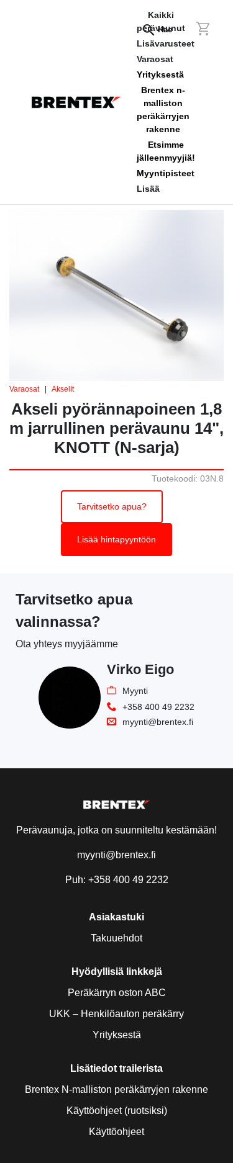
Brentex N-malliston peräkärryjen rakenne (116, 1089)
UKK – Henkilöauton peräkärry (116, 1013)
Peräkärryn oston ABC (117, 992)
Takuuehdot (116, 938)
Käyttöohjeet (116, 1131)
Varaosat (24, 389)
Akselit (63, 389)
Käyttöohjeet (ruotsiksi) (116, 1110)
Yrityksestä (160, 74)
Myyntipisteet (165, 173)
